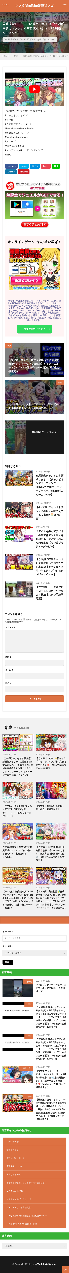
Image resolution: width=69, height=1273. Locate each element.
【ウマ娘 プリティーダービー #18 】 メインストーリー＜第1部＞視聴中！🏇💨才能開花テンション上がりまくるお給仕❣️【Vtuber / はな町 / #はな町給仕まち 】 (51, 1079)
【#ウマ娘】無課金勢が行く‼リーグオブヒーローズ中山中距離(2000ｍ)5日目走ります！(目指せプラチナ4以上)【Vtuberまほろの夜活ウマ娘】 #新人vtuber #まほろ (18, 900)
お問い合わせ (13, 1142)
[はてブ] (35, 166)
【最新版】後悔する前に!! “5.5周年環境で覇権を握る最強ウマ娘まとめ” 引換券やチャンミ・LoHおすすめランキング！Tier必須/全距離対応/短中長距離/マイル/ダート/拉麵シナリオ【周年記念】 (51, 1110)
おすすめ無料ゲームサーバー (20, 1199)
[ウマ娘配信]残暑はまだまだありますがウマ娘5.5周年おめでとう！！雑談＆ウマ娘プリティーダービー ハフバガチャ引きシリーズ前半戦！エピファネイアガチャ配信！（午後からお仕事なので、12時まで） (51, 1017)
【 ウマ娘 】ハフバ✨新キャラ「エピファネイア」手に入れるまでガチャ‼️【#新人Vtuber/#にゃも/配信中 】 (51, 763)
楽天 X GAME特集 (15, 1191)
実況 (30, 1004)
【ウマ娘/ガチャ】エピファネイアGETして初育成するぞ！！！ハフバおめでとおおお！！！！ (17, 811)
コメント (10, 627)
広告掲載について (15, 1166)
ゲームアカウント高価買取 (19, 1208)
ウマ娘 (29, 982)
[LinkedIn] (11, 171)
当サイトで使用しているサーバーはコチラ (26, 1183)
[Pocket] (46, 166)
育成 (39, 40)
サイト (8, 683)
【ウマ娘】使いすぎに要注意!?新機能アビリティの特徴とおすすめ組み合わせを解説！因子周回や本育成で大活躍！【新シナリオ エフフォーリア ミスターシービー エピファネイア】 (18, 766)
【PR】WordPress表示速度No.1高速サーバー (27, 1216)
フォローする (45, 436)
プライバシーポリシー (17, 1158)
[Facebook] (11, 166)
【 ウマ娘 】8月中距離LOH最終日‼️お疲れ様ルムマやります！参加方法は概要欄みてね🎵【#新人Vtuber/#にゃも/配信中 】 (50, 853)
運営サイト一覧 (14, 1175)
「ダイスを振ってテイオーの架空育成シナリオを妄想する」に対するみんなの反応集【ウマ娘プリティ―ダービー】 (49, 539)
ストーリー (27, 1068)
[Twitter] (24, 166)
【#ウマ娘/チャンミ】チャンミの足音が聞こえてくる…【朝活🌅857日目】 (50, 513)
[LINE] (56, 166)
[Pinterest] (23, 171)
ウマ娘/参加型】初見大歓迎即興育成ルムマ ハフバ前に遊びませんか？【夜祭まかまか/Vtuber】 (17, 852)
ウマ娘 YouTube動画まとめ (35, 6)
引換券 (29, 1097)
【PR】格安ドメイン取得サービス (22, 1224)
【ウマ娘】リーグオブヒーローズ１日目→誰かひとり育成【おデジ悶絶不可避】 (49, 593)
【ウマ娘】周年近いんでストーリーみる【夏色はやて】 (51, 808)
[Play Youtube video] (34, 89)
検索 (7, 962)
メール (9, 670)
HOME (6, 56)
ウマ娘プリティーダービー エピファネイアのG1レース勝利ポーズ (51, 988)
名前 (8, 657)
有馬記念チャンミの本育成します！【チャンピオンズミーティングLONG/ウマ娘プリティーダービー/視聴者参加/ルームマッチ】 (49, 485)
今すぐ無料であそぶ (34, 329)
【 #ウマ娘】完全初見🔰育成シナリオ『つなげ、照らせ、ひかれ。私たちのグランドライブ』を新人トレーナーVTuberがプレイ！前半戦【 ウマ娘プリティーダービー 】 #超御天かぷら (51, 900)
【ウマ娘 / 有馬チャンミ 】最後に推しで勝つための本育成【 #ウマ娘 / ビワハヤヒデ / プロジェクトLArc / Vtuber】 (49, 567)
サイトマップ (13, 1150)
